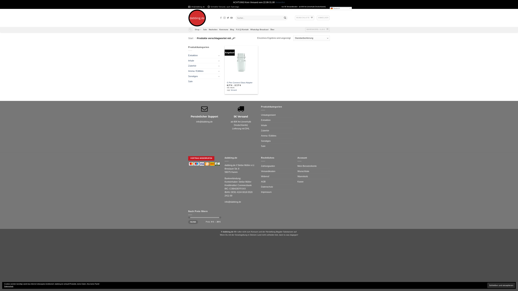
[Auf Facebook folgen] (221, 18)
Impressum (266, 192)
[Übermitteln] (285, 18)
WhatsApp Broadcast (259, 30)
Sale (205, 30)
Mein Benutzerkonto (307, 166)
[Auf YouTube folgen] (231, 18)
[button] (323, 18)
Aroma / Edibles (195, 71)
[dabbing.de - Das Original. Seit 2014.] (201, 18)
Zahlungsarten (268, 166)
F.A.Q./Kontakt (242, 30)
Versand (234, 90)
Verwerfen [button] (280, 2)
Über (272, 30)
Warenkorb (302, 176)
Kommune (223, 30)
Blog (232, 30)
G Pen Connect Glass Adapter (240, 83)
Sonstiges (193, 76)
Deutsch (336, 8)
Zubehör (192, 66)
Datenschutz (267, 187)
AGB (263, 182)
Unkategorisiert (268, 115)
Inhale (191, 61)
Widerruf (265, 176)
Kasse (300, 182)
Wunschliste (303, 171)
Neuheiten (213, 30)
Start (190, 38)
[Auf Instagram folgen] (224, 18)
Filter (193, 222)
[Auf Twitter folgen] (228, 18)
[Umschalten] (219, 55)
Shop (197, 30)
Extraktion (193, 55)
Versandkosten (268, 171)
